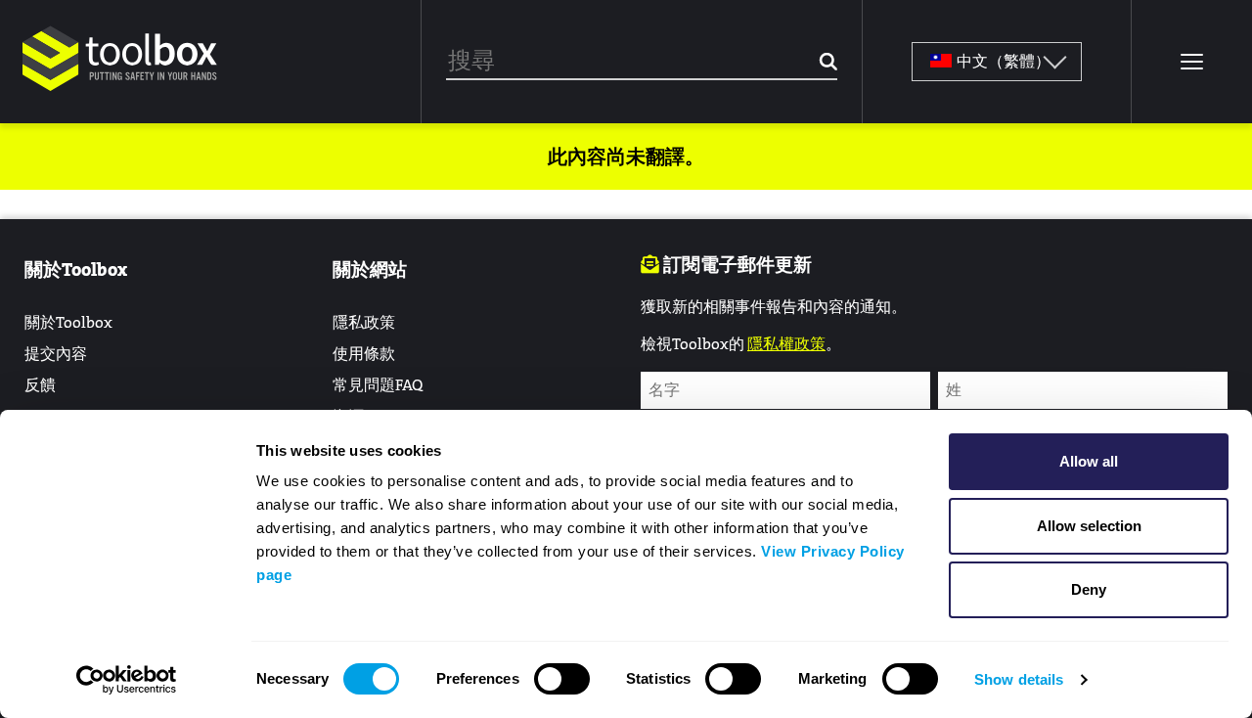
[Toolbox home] (120, 92)
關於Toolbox (68, 322)
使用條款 (364, 353)
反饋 (40, 385)
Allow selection (1089, 525)
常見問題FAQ (378, 385)
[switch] (562, 679)
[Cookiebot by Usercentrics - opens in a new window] (126, 680)
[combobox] (641, 61)
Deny (1088, 589)
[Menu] (1191, 61)
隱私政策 (364, 322)
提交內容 (55, 353)
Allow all (1088, 461)
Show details (1018, 679)
